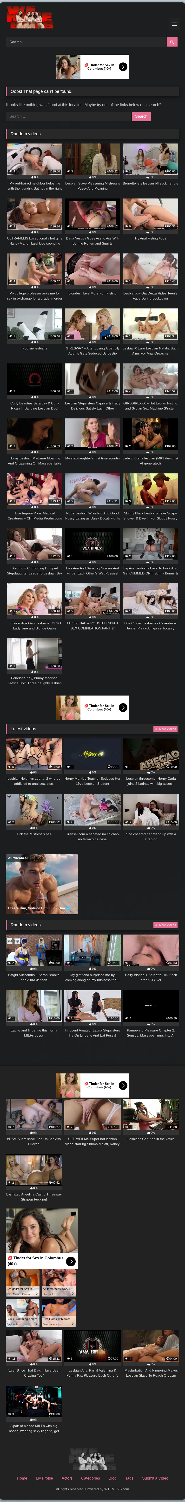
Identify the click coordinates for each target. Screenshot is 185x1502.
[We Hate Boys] (92, 18)
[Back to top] (170, 1487)
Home (22, 1478)
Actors (67, 1478)
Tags (129, 1478)
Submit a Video (155, 1478)
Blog (113, 1478)
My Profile (44, 1478)
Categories (90, 1478)
